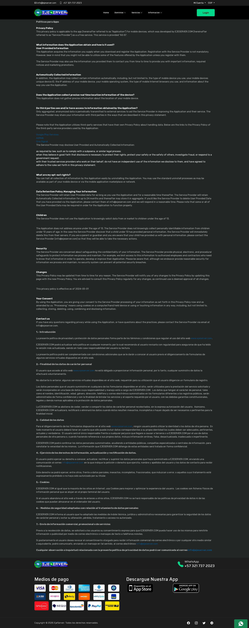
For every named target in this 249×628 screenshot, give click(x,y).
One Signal (42, 141)
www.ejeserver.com (201, 338)
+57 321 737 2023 (200, 566)
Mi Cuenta (199, 3)
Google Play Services (47, 134)
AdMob (40, 138)
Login (206, 13)
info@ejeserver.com (73, 462)
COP (210, 3)
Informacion (154, 12)
